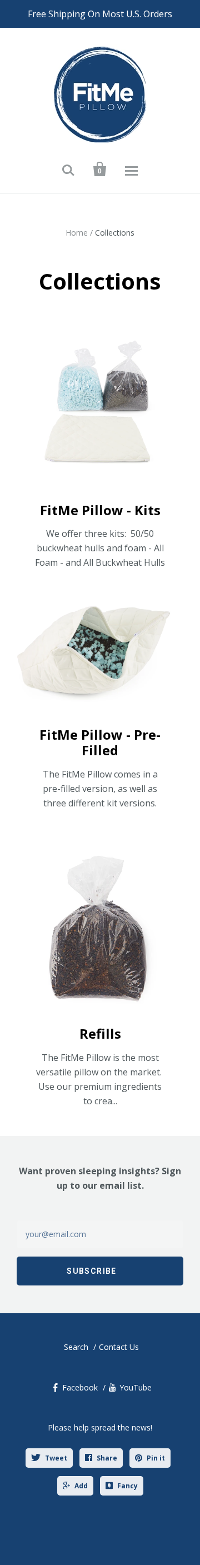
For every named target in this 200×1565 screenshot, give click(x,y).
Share (107, 1458)
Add (81, 1486)
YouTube (135, 1387)
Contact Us (119, 1347)
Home (77, 232)
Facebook (80, 1387)
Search (76, 1347)
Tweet (56, 1458)
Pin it (156, 1458)
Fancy (127, 1486)
